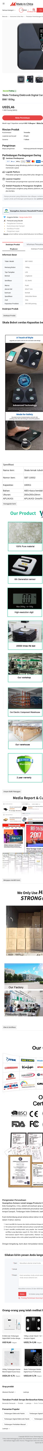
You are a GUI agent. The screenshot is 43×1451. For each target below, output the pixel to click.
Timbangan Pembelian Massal (15, 1424)
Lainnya (26, 1392)
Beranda (4, 16)
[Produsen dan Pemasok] (21, 4)
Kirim (22, 1294)
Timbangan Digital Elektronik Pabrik (16, 1419)
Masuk (5, 234)
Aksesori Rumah (8, 1392)
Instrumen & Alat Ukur (17, 16)
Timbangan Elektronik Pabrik (14, 1413)
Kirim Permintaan (22, 118)
